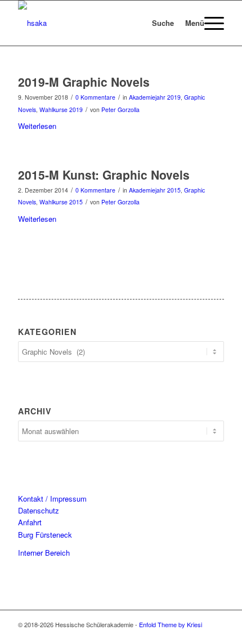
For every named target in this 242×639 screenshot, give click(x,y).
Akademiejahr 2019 (155, 97)
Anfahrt (30, 522)
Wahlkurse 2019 (61, 109)
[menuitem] (149, 23)
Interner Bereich (44, 552)
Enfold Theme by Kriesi (170, 624)
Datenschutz (38, 510)
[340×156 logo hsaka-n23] (100, 23)
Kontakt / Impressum (52, 498)
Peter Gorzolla (120, 109)
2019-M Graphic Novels (84, 81)
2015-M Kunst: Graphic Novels (104, 174)
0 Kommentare (95, 97)
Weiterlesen (37, 125)
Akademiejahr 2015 (155, 190)
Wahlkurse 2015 (61, 202)
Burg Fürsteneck (45, 534)
